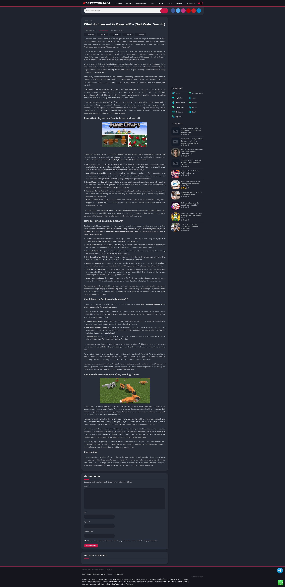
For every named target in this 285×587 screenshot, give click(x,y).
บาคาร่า (150, 582)
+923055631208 (118, 574)
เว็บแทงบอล (86, 582)
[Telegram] (198, 10)
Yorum (87, 486)
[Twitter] (178, 10)
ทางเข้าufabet (141, 582)
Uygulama (178, 3)
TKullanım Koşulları (129, 579)
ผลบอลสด (93, 584)
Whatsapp (142, 34)
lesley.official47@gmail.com (96, 574)
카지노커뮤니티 (183, 579)
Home (86, 21)
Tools (170, 3)
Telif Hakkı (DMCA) (116, 579)
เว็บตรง (139, 579)
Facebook (91, 34)
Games (161, 3)
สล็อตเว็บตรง (154, 579)
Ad (85, 512)
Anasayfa (119, 3)
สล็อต (93, 582)
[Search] (164, 10)
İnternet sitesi (88, 531)
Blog (91, 21)
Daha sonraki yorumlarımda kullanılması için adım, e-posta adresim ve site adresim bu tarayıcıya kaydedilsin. (122, 541)
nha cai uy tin (182, 582)
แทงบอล (105, 582)
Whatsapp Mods (141, 3)
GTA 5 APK (129, 3)
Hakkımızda (86, 579)
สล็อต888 (127, 582)
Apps (152, 3)
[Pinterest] (193, 10)
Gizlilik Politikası (103, 579)
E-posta (87, 522)
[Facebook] (173, 10)
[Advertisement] (187, 50)
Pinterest (116, 34)
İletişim (94, 579)
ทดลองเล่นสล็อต (160, 582)
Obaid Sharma (103, 31)
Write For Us (191, 3)
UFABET (145, 579)
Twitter (103, 34)
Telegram (129, 34)
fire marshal (113, 582)
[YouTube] (188, 10)
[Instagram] (183, 10)
